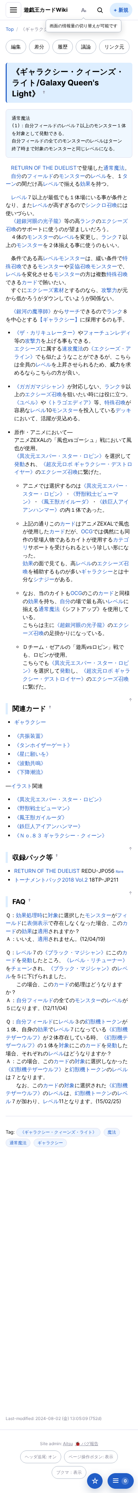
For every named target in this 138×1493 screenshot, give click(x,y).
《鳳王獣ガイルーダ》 (65, 501)
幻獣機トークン (103, 1021)
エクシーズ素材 (45, 290)
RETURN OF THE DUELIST (44, 167)
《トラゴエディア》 (70, 402)
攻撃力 (109, 290)
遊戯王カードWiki (46, 9)
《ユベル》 (27, 402)
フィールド (40, 176)
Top (10, 29)
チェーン (21, 968)
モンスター (72, 176)
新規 (123, 10)
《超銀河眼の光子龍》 (37, 221)
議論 (86, 47)
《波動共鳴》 (30, 763)
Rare (119, 871)
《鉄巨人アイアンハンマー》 (48, 826)
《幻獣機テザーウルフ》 (35, 1069)
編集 (16, 47)
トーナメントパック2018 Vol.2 (51, 879)
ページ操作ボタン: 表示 (91, 1456)
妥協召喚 (80, 266)
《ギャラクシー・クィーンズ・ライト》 (58, 1132)
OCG (87, 531)
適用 (43, 931)
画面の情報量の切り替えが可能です (83, 25)
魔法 (112, 1132)
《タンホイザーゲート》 (43, 745)
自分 (16, 176)
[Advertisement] (69, 1221)
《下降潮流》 (30, 772)
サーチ (72, 311)
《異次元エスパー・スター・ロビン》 (59, 456)
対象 (53, 915)
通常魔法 (114, 167)
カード (30, 282)
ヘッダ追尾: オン (41, 1456)
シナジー (43, 579)
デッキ (123, 410)
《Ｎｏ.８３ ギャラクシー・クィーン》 (60, 835)
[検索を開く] (100, 10)
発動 (19, 464)
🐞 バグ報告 (86, 1443)
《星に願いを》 (32, 754)
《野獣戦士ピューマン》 (43, 808)
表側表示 (37, 923)
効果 (85, 183)
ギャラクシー (97, 571)
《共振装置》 (30, 736)
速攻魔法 (72, 348)
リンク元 (114, 47)
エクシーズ (27, 348)
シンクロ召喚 (101, 205)
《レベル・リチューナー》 (96, 960)
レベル (99, 176)
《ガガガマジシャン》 (40, 386)
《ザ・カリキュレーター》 (46, 332)
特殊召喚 (117, 274)
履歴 (63, 47)
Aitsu (68, 1443)
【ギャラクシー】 (59, 319)
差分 (39, 47)
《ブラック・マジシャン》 (74, 952)
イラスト (21, 785)
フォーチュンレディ (107, 332)
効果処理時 (29, 915)
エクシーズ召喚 (43, 394)
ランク (88, 221)
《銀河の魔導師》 (32, 311)
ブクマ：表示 (69, 1472)
